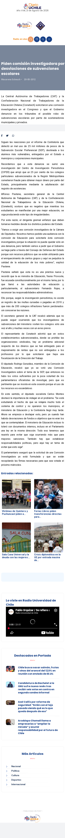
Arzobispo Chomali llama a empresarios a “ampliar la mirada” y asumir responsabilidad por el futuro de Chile (38, 727)
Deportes (16, 780)
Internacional (18, 784)
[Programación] (37, 39)
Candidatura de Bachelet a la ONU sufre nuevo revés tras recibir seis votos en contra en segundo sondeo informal (36, 688)
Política (15, 771)
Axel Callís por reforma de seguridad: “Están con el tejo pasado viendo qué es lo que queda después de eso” (35, 706)
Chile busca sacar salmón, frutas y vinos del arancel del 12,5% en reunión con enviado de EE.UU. (38, 670)
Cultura (15, 775)
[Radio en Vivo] (30, 39)
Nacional (16, 766)
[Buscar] (43, 39)
